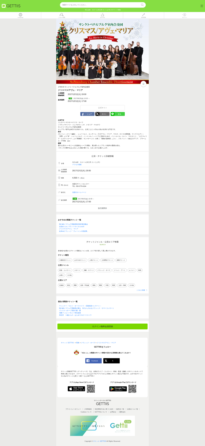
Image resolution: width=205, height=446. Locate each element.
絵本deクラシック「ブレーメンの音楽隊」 (74, 231)
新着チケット (121, 260)
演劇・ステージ (89, 270)
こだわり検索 (140, 290)
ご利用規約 (88, 409)
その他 (69, 275)
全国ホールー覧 (132, 409)
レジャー (132, 270)
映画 (139, 270)
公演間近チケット (107, 260)
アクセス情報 (77, 164)
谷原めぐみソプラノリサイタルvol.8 (71, 226)
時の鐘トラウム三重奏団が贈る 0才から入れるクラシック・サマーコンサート (86, 308)
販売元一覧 (120, 409)
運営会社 (122, 412)
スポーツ (77, 270)
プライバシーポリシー (73, 409)
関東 (75, 285)
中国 (107, 285)
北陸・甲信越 (84, 285)
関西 (100, 285)
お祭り (61, 275)
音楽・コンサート (65, 270)
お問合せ (113, 412)
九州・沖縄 (122, 285)
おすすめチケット (80, 260)
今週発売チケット (65, 260)
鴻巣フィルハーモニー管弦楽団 (70, 313)
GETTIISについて (101, 412)
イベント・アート (119, 270)
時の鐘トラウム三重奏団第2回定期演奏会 (73, 224)
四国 (113, 285)
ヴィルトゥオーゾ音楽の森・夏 (70, 310)
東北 (68, 285)
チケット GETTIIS (99, 441)
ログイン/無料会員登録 (102, 326)
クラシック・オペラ (103, 270)
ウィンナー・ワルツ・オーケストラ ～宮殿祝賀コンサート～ (80, 306)
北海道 (61, 285)
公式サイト (102, 108)
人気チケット (93, 260)
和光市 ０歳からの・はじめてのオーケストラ (75, 315)
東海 (94, 285)
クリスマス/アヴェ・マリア (68, 229)
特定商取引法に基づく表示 (104, 409)
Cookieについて (86, 412)
